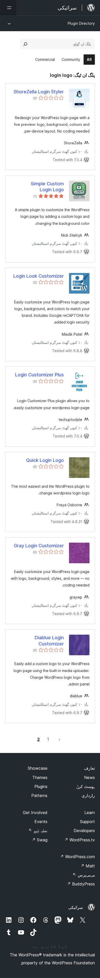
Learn (89, 812)
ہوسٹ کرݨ (85, 786)
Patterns (39, 795)
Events (40, 821)
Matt (88, 865)
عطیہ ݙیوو (37, 830)
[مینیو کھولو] (8, 7)
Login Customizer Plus (39, 374)
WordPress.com (77, 856)
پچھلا (59, 739)
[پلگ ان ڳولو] (25, 44)
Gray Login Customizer (39, 545)
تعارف (89, 768)
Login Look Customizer (38, 276)
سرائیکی (75, 907)
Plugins (40, 786)
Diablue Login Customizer (49, 640)
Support (87, 821)
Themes (39, 777)
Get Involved (35, 812)
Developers (84, 830)
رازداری (88, 795)
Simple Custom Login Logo (47, 186)
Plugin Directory (81, 23)
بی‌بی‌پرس (84, 874)
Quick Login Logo (45, 460)
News (89, 777)
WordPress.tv (79, 839)
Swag (39, 839)
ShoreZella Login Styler (39, 91)
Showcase (37, 768)
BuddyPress (81, 883)
